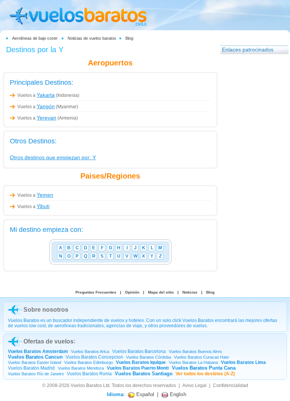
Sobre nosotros (45, 309)
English (177, 394)
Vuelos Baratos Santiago (144, 373)
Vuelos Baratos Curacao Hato (201, 357)
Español (144, 394)
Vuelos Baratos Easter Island (34, 362)
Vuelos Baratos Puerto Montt (138, 368)
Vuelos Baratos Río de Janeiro (36, 373)
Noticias (189, 292)
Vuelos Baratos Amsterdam (38, 351)
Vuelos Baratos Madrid (31, 368)
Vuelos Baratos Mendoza (81, 368)
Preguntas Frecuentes (96, 292)
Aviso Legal (194, 385)
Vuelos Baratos (86, 385)
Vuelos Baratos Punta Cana (204, 368)
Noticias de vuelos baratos (92, 38)
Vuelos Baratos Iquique (141, 362)
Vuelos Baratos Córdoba (148, 357)
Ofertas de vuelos (48, 341)
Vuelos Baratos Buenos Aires (195, 351)
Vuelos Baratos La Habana (193, 362)
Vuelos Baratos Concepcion (94, 357)
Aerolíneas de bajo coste (34, 38)
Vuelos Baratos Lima (243, 362)
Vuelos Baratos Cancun (35, 357)
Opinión (132, 292)
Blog (129, 38)
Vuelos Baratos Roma (89, 373)
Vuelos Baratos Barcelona (139, 351)
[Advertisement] (251, 172)
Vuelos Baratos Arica (90, 351)
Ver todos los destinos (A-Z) (205, 373)
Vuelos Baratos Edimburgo (88, 362)
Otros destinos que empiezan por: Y (53, 157)
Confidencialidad (230, 385)
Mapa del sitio (161, 292)
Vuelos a (36, 95)
